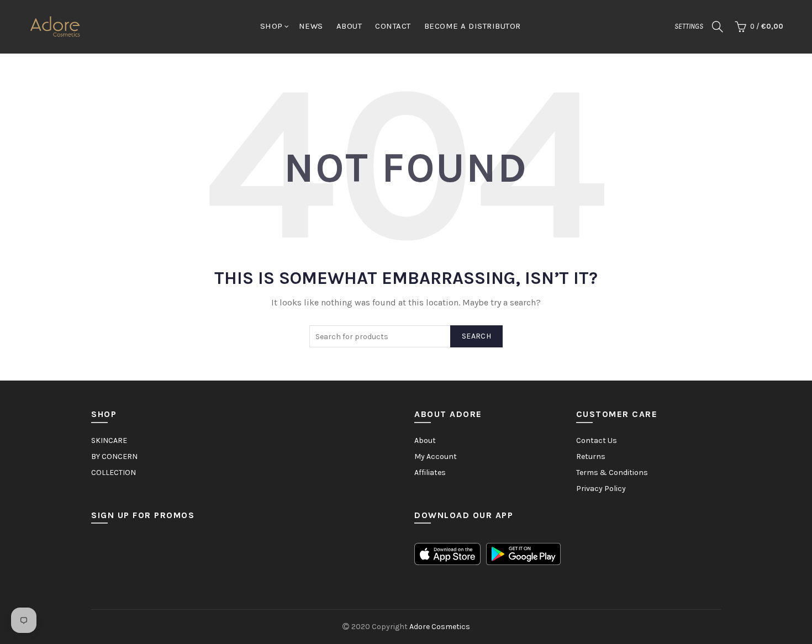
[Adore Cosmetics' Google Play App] (523, 553)
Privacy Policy (601, 488)
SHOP (271, 26)
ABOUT (349, 26)
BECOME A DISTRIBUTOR (472, 26)
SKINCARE (109, 440)
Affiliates (430, 472)
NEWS (311, 26)
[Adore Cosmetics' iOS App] (447, 553)
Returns (590, 456)
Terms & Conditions (612, 472)
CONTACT (393, 26)
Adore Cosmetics (439, 626)
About (425, 440)
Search (476, 336)
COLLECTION (113, 472)
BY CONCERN (114, 456)
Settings (688, 26)
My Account (435, 456)
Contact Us (596, 440)
